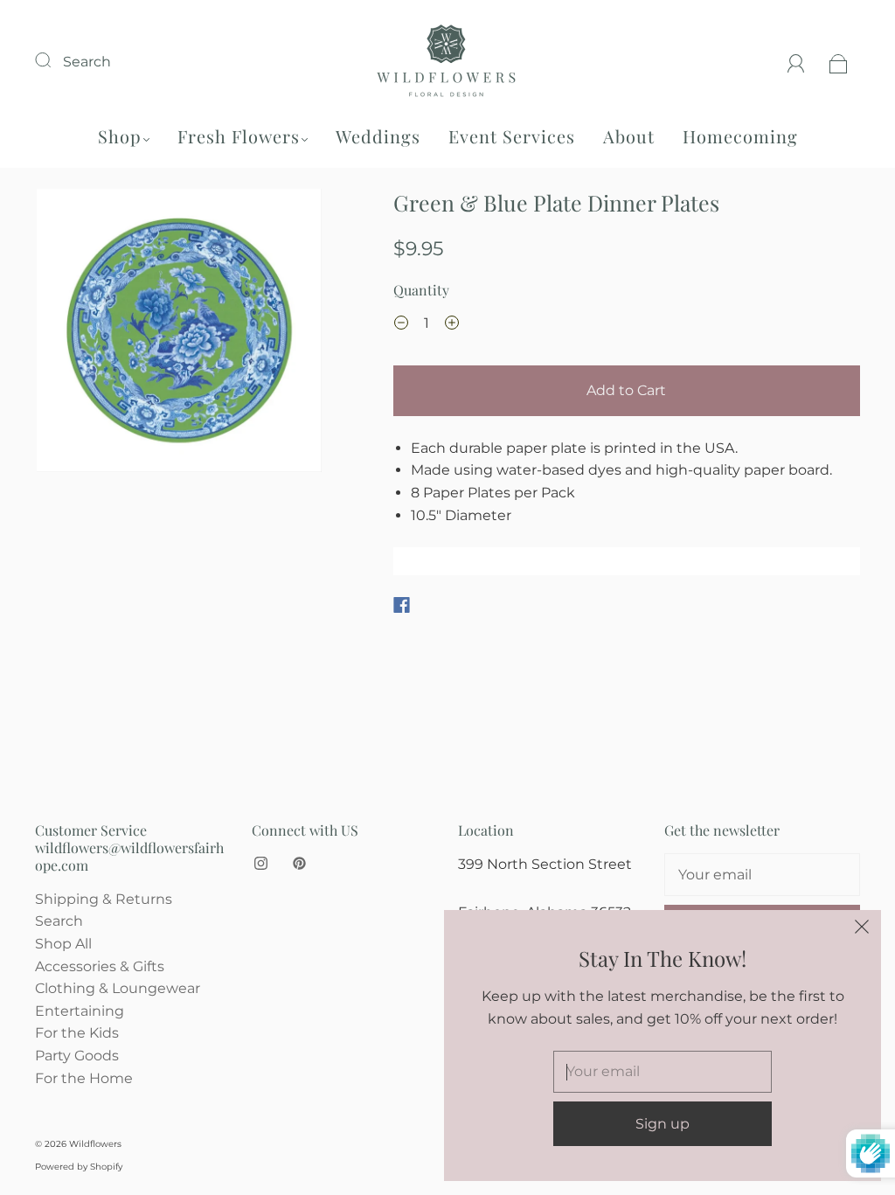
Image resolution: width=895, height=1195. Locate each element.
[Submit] (54, 59)
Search (87, 61)
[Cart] (838, 61)
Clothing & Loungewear (117, 988)
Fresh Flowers (238, 136)
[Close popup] (862, 929)
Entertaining (79, 1011)
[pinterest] (299, 863)
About (629, 136)
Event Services (511, 136)
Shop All (63, 943)
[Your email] (762, 875)
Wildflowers (95, 1144)
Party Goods (77, 1055)
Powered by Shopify (78, 1166)
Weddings (378, 136)
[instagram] (260, 863)
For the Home (84, 1078)
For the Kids (77, 1033)
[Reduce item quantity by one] (401, 325)
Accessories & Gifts (99, 966)
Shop (120, 136)
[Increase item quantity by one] (452, 325)
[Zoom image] (179, 334)
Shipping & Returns (103, 899)
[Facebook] (401, 605)
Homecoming (740, 136)
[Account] (796, 61)
